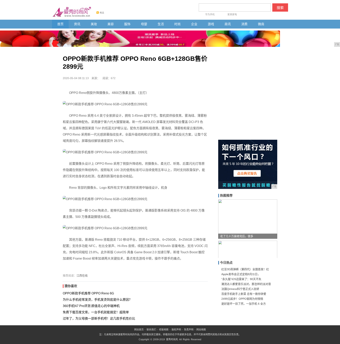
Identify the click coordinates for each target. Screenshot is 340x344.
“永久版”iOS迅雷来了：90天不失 (241, 279)
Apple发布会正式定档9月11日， (240, 274)
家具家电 (232, 14)
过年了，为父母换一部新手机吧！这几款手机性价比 (99, 318)
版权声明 (176, 329)
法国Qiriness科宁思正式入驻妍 (240, 288)
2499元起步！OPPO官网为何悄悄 (242, 298)
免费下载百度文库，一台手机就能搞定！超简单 (96, 312)
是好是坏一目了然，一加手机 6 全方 (243, 303)
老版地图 (163, 329)
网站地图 (201, 329)
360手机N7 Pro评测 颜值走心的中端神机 (91, 306)
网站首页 (139, 329)
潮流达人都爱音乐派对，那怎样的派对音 (246, 284)
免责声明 (188, 329)
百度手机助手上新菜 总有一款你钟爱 (243, 293)
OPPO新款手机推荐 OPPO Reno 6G (88, 293)
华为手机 (210, 14)
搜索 (280, 8)
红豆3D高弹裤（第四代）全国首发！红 (245, 269)
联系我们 (151, 329)
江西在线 (82, 275)
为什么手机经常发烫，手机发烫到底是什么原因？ (97, 299)
